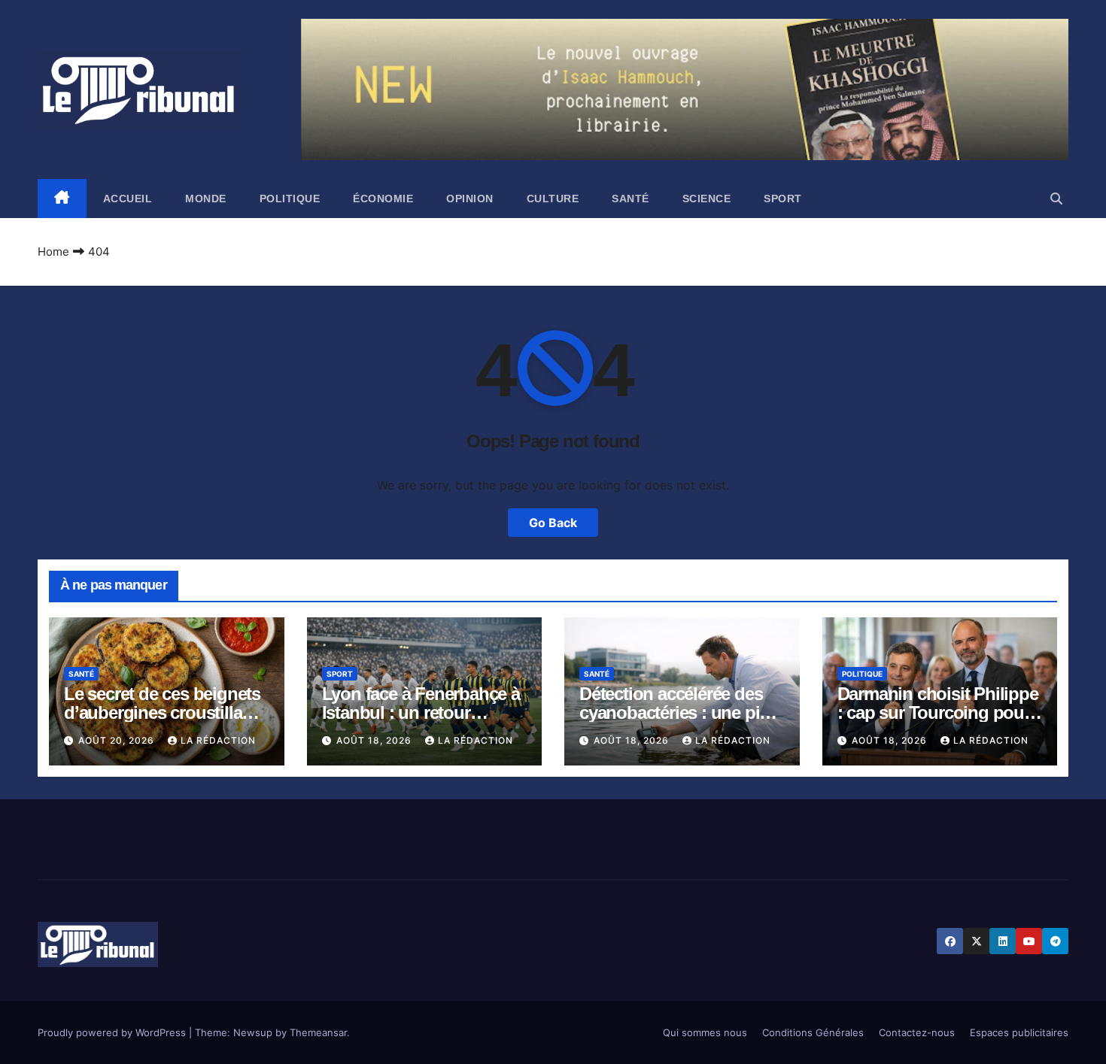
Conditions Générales (813, 1032)
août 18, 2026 (375, 740)
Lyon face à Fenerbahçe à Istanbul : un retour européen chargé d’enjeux (423, 712)
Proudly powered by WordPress (113, 1032)
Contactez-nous (917, 1032)
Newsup (252, 1032)
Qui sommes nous (705, 1032)
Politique (290, 198)
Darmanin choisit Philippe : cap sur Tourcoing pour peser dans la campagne (937, 712)
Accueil (128, 198)
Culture (553, 198)
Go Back (553, 522)
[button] (1056, 198)
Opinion (470, 198)
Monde (205, 198)
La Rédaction (218, 740)
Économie (383, 198)
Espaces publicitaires (1019, 1032)
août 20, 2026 (117, 740)
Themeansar (318, 1032)
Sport (783, 198)
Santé (630, 198)
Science (706, 198)
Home (53, 251)
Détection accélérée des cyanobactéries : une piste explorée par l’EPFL (680, 712)
